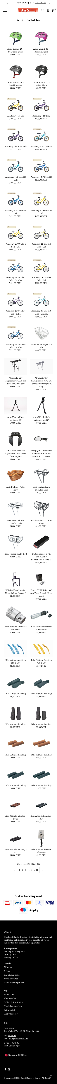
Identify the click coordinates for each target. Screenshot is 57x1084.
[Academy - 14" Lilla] (41, 104)
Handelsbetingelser (13, 1005)
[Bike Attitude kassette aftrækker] (41, 838)
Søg (5, 990)
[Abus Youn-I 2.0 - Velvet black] (41, 71)
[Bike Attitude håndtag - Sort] (41, 804)
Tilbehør (8, 967)
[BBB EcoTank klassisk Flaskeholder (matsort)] (15, 579)
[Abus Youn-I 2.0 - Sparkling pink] (41, 37)
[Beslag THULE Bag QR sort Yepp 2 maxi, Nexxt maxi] (41, 579)
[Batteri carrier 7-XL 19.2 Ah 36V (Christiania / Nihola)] (41, 542)
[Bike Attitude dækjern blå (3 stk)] (15, 649)
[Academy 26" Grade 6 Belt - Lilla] (15, 299)
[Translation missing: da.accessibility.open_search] (42, 10)
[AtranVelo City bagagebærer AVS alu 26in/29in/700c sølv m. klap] (41, 366)
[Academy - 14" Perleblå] (41, 165)
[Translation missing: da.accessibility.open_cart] (53, 10)
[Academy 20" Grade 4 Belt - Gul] (15, 232)
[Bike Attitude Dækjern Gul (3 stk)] (41, 649)
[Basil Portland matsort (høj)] (41, 509)
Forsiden (8, 963)
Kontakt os (9, 994)
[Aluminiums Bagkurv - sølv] (41, 333)
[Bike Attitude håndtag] (15, 682)
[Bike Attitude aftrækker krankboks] (15, 615)
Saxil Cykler (27, 1077)
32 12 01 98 (37, 2)
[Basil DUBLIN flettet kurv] (15, 475)
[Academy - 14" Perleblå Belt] (15, 199)
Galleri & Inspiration (13, 1002)
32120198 (12, 1035)
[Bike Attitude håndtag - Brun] (15, 804)
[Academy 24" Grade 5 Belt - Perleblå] (15, 266)
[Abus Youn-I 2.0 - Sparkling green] (15, 37)
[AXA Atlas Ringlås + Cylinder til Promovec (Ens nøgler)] (15, 439)
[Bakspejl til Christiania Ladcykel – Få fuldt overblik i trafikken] (41, 439)
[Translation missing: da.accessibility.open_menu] (5, 10)
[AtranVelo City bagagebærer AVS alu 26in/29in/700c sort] (15, 366)
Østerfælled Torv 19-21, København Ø (21, 1031)
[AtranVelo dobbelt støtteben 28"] (15, 405)
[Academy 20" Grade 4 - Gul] (41, 199)
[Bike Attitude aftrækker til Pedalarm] (41, 615)
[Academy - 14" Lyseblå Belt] (15, 165)
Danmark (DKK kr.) (17, 1054)
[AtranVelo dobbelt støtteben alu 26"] (41, 405)
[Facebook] (5, 1069)
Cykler (7, 971)
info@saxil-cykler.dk (18, 1038)
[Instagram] (9, 1069)
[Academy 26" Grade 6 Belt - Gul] (41, 266)
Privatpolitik (9, 1009)
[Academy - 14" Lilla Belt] (15, 135)
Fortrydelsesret (11, 1013)
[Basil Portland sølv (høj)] (15, 542)
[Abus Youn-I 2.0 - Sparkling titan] (15, 71)
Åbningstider (10, 998)
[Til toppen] (51, 1076)
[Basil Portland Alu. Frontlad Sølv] (15, 509)
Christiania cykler (12, 974)
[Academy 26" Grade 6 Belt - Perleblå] (15, 333)
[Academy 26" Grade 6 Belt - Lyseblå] (41, 299)
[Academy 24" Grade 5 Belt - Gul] (41, 232)
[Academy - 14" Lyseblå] (41, 135)
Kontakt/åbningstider (14, 982)
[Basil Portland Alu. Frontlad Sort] (41, 475)
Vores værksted (11, 978)
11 (37, 869)
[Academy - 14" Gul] (15, 104)
